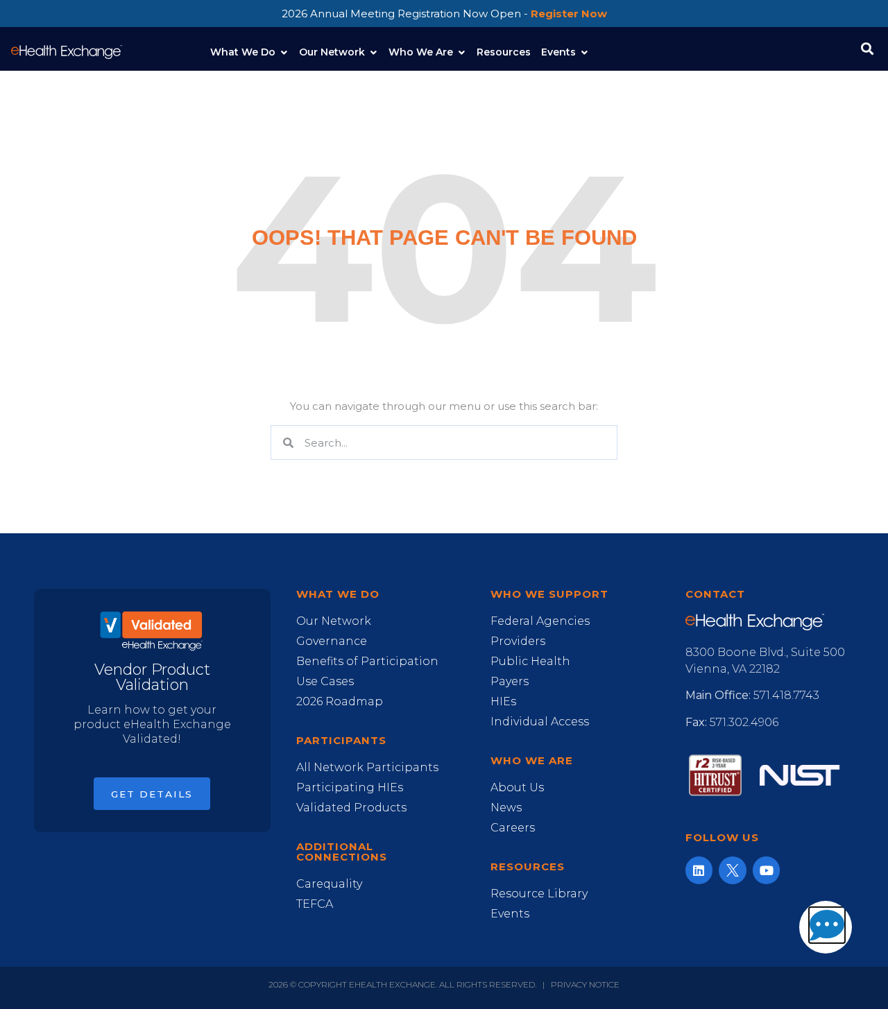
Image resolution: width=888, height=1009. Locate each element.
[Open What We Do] (284, 52)
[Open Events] (584, 52)
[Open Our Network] (373, 52)
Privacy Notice (585, 984)
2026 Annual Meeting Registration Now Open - (444, 13)
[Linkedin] (699, 870)
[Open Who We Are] (461, 52)
